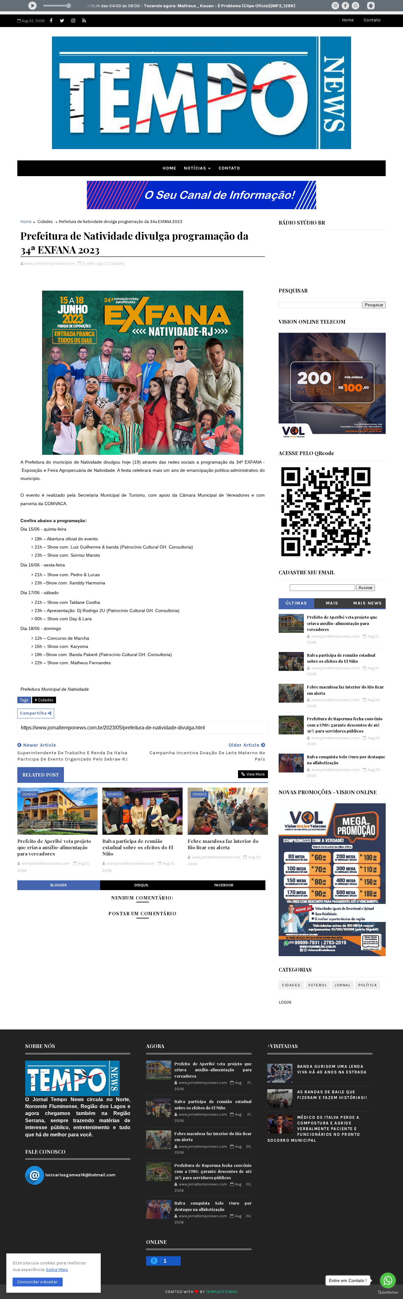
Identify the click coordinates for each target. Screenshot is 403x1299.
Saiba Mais (57, 1269)
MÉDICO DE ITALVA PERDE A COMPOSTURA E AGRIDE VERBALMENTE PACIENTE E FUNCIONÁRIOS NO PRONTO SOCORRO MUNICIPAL (313, 1129)
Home (348, 20)
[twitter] (62, 20)
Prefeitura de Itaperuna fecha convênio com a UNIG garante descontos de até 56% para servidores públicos (345, 724)
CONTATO (229, 168)
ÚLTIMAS (296, 603)
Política (367, 985)
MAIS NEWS (367, 603)
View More (256, 774)
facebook (224, 885)
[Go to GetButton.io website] (388, 1293)
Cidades (45, 221)
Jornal (342, 985)
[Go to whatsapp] (388, 1280)
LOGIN (285, 1002)
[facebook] (51, 20)
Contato (372, 20)
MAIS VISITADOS (332, 604)
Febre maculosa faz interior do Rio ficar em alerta (223, 844)
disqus (141, 885)
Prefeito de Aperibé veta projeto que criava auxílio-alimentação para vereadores (54, 847)
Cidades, (117, 263)
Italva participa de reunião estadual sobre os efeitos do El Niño (137, 847)
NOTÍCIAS (195, 168)
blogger (58, 885)
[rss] (84, 20)
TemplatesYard (222, 1292)
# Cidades (44, 700)
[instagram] (73, 20)
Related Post (40, 775)
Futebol (318, 985)
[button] (38, 1282)
